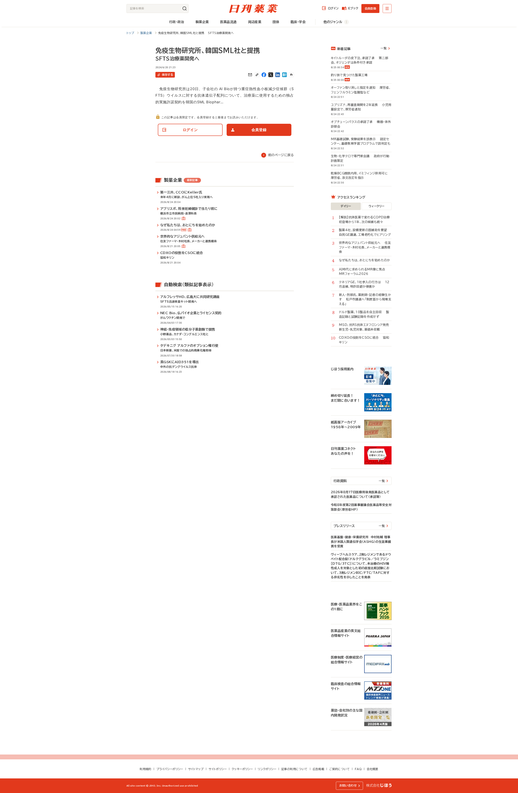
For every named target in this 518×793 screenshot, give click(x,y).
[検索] (184, 8)
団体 (276, 21)
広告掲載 (318, 769)
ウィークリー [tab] (376, 206)
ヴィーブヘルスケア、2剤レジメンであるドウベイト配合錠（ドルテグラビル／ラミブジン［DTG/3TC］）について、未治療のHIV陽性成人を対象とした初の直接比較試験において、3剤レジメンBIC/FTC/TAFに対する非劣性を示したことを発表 (361, 566)
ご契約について (339, 769)
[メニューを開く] (387, 8)
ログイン (333, 8)
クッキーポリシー (242, 769)
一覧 (383, 48)
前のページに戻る (281, 155)
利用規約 (145, 769)
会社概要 (372, 769)
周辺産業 (254, 21)
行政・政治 (176, 21)
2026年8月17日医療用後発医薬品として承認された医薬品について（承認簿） (360, 494)
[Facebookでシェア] (263, 74)
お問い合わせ (348, 785)
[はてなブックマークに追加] (284, 74)
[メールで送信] (250, 74)
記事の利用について (294, 769)
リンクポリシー (267, 769)
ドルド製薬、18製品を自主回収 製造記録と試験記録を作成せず (364, 314)
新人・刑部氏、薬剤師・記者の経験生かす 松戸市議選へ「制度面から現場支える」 (365, 299)
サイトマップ (196, 769)
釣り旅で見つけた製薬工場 (351, 75)
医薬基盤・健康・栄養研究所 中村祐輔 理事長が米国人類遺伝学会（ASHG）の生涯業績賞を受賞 (361, 542)
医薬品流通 (228, 21)
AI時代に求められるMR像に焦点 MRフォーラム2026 (364, 271)
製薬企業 (202, 21)
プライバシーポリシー (169, 769)
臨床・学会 (298, 21)
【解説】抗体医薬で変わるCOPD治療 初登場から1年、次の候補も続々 (365, 219)
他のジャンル (333, 21)
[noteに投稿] (291, 74)
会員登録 (370, 8)
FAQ (358, 769)
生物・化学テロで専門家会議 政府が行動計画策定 (360, 158)
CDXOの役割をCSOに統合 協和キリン (364, 340)
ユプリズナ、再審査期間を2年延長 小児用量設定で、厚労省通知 (361, 107)
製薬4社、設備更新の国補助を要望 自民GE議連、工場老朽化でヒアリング (365, 232)
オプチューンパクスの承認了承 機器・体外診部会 (361, 124)
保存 (167, 74)
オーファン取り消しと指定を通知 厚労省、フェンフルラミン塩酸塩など (361, 90)
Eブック (353, 8)
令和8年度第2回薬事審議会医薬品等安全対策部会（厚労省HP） (361, 507)
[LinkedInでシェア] (277, 74)
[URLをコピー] (257, 74)
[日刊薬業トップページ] (253, 8)
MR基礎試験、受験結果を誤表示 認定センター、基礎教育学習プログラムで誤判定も (360, 141)
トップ (130, 33)
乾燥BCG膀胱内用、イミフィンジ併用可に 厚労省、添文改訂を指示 (361, 175)
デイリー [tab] (346, 206)
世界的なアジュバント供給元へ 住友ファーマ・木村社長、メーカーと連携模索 (365, 247)
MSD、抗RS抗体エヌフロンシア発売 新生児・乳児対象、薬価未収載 (365, 327)
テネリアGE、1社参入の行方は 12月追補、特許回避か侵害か (364, 284)
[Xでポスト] (270, 74)
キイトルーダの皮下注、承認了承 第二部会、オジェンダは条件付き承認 (359, 60)
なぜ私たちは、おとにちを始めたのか (365, 260)
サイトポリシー (218, 769)
